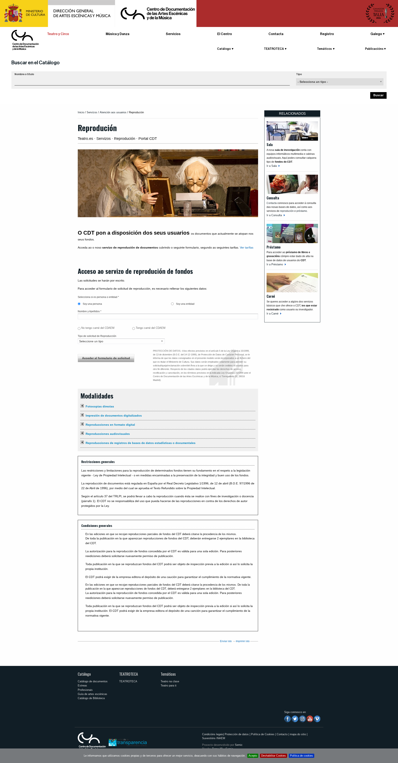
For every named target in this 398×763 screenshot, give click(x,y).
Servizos (92, 112)
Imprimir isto (243, 641)
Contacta (275, 34)
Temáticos (168, 674)
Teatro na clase (170, 681)
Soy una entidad (184, 303)
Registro (327, 34)
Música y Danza (117, 34)
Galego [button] (376, 34)
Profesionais (85, 689)
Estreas (82, 685)
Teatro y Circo (58, 34)
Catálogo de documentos (93, 681)
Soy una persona (92, 303)
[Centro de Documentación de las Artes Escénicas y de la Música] (25, 39)
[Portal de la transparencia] (127, 742)
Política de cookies (301, 755)
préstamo (301, 211)
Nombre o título (24, 74)
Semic (239, 744)
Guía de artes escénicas (92, 694)
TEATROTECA (128, 674)
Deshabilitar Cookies (273, 755)
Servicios (173, 34)
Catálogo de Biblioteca (91, 698)
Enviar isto (226, 641)
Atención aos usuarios (113, 112)
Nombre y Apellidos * (89, 311)
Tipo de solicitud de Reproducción (97, 336)
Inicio (81, 112)
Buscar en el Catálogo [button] (35, 62)
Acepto (253, 755)
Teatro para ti (168, 685)
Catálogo (84, 674)
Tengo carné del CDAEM (150, 327)
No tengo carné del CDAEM (97, 327)
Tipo (299, 74)
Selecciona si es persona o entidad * (98, 297)
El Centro (224, 34)
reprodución (287, 211)
